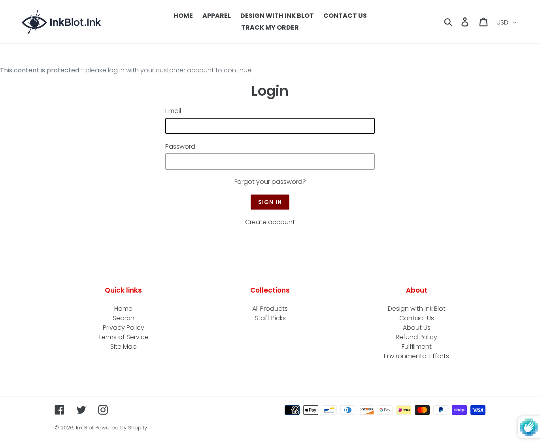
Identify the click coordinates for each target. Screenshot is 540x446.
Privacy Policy (123, 327)
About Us (416, 327)
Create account (270, 222)
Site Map (123, 346)
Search (123, 318)
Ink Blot (85, 427)
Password (180, 146)
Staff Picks (270, 318)
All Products (270, 308)
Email (173, 110)
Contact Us (416, 318)
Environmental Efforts (416, 356)
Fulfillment (417, 346)
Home (123, 308)
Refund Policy (416, 337)
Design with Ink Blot (417, 308)
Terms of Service (123, 337)
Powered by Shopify (121, 427)
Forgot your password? (270, 181)
